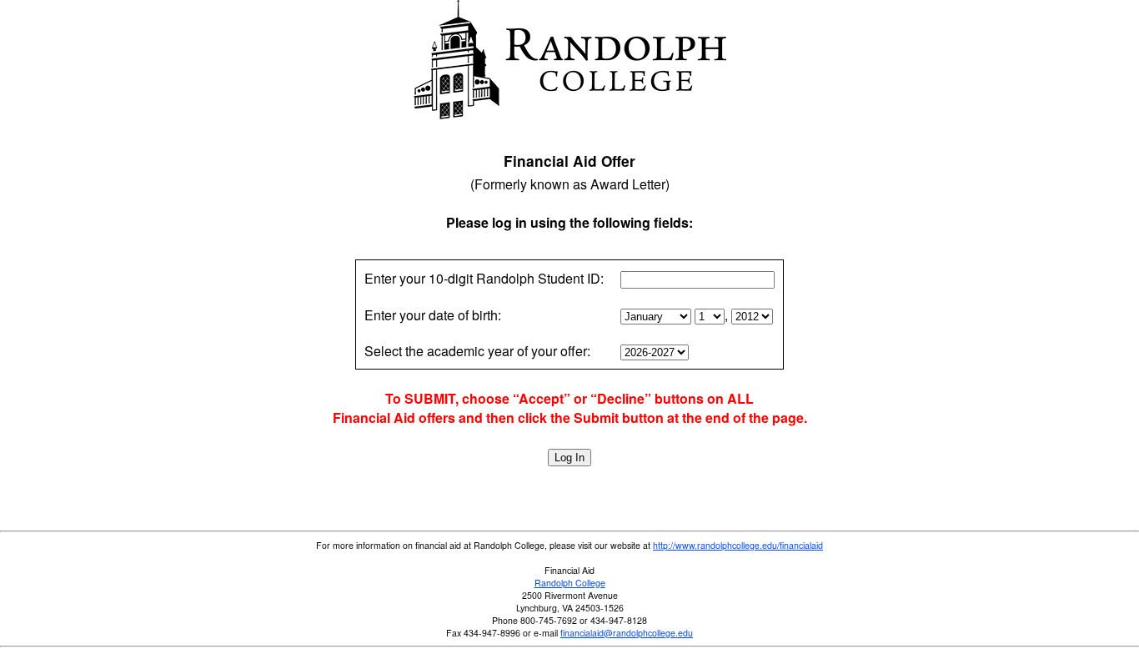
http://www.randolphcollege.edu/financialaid (738, 545)
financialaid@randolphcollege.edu (626, 632)
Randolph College (569, 582)
